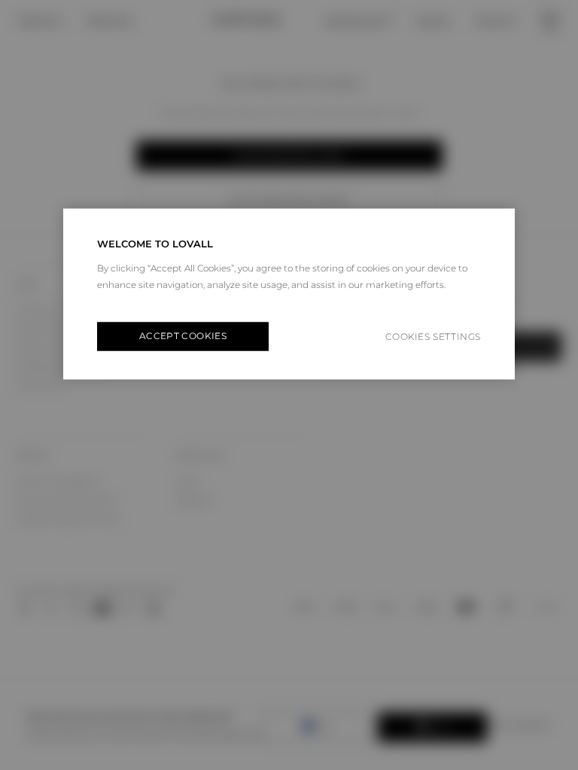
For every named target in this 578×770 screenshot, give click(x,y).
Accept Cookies (183, 336)
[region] (289, 294)
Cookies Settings (433, 336)
